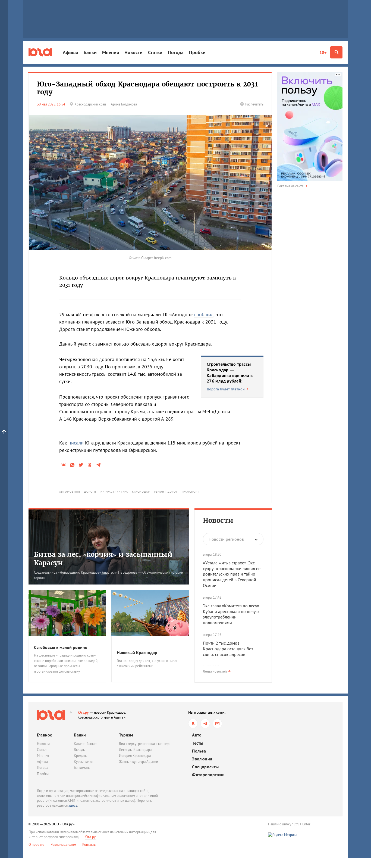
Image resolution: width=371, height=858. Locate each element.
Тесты (197, 743)
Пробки (197, 52)
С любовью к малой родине (60, 647)
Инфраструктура (114, 491)
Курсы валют (83, 761)
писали (76, 443)
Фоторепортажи (208, 774)
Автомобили (69, 491)
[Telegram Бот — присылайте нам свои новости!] (217, 723)
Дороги (90, 491)
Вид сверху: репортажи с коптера (144, 743)
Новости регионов (226, 539)
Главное (44, 735)
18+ (322, 52)
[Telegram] (205, 723)
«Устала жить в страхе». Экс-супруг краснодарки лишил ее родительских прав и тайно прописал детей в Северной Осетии (231, 574)
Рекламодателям (63, 844)
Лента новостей (215, 671)
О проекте (36, 844)
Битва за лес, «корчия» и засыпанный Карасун (103, 558)
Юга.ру (83, 712)
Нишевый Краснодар (137, 652)
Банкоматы (82, 767)
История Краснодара (135, 755)
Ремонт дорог (165, 491)
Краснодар (141, 491)
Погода (176, 52)
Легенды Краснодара (135, 749)
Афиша (70, 52)
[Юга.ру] (40, 52)
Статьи (155, 52)
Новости (133, 52)
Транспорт (190, 491)
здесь (72, 805)
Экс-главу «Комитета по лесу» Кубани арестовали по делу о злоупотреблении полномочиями (231, 614)
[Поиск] (336, 52)
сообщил (203, 314)
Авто (197, 735)
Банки (90, 52)
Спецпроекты (205, 766)
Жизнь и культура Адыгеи (138, 761)
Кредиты (80, 755)
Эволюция (202, 758)
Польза (199, 751)
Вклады (80, 749)
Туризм (126, 735)
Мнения (110, 52)
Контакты (89, 844)
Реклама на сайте (290, 186)
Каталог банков (85, 743)
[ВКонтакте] (193, 723)
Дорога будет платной (226, 389)
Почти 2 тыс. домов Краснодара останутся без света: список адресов (228, 648)
